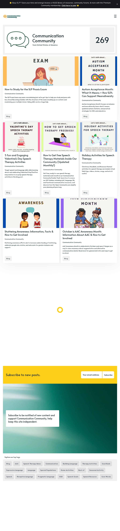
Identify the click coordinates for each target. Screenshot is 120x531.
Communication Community (14, 93)
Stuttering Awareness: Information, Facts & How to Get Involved (29, 233)
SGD (61, 477)
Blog (8, 116)
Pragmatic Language (46, 477)
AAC (17, 464)
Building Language (70, 464)
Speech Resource (90, 477)
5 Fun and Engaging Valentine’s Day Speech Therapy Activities (18, 158)
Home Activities (67, 470)
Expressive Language (14, 470)
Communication (52, 464)
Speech (9, 477)
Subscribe (108, 375)
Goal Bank (106, 464)
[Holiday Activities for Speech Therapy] (98, 159)
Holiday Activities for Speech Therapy (98, 156)
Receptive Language (25, 477)
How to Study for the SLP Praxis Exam (26, 89)
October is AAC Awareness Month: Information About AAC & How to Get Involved (84, 235)
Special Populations (48, 470)
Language (31, 470)
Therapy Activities (89, 464)
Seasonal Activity (96, 470)
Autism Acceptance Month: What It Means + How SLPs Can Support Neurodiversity (97, 92)
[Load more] (60, 310)
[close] (117, 4)
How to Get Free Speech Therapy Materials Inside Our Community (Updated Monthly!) (60, 160)
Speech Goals (73, 477)
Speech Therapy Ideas (32, 464)
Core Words (106, 477)
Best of (81, 470)
